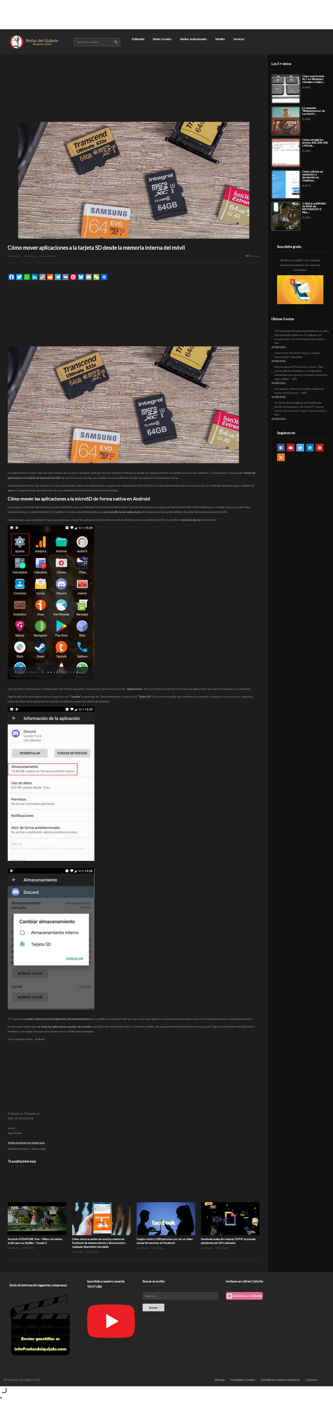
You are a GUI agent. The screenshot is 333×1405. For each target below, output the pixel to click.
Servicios (239, 39)
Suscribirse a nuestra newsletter (280, 1379)
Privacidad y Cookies (242, 1379)
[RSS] (281, 457)
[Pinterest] (319, 447)
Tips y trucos (30, 256)
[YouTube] (290, 447)
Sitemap (220, 1379)
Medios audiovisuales (194, 39)
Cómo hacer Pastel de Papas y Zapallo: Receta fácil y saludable (297, 355)
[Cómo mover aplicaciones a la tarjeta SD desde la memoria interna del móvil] (37, 1202)
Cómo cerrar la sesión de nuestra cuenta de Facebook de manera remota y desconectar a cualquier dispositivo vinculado (99, 1242)
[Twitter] (300, 447)
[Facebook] (281, 447)
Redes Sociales (162, 39)
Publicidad (138, 39)
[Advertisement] (166, 14)
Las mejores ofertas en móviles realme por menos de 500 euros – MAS (299, 390)
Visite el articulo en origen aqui (26, 1142)
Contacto (312, 1379)
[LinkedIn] (310, 447)
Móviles (220, 39)
